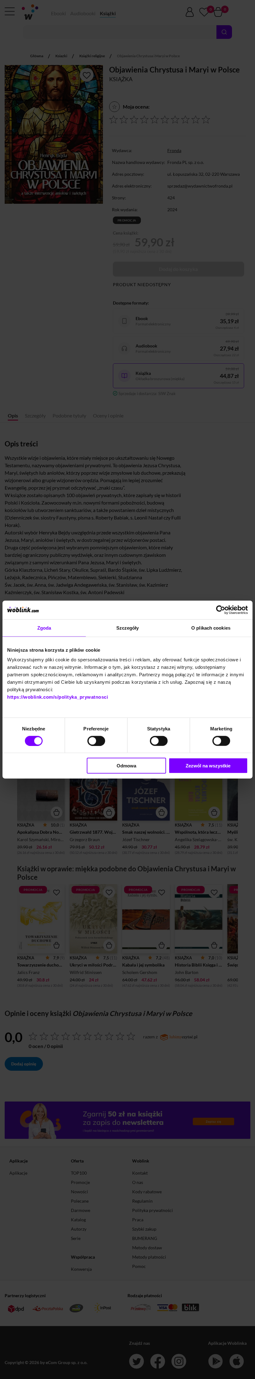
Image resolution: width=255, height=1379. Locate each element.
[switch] (96, 741)
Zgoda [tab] (44, 627)
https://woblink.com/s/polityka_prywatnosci (57, 697)
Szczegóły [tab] (127, 627)
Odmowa (126, 765)
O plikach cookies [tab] (210, 627)
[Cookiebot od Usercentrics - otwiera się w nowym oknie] (220, 609)
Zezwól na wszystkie (208, 765)
